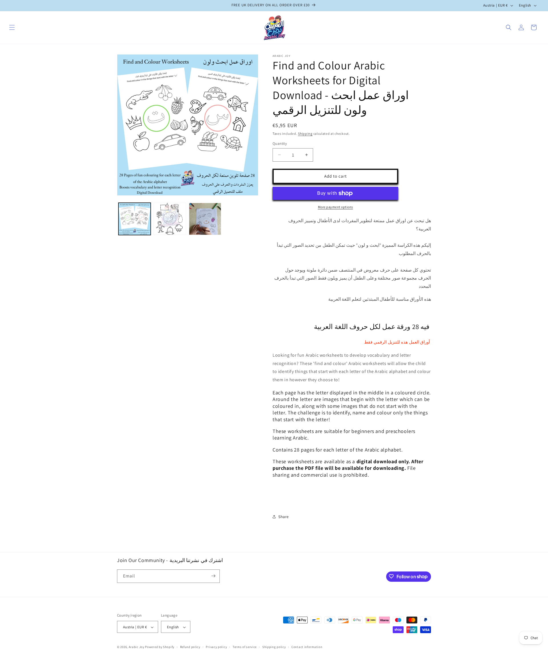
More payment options (335, 207)
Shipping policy (274, 647)
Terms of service (245, 647)
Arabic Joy (136, 647)
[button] (12, 27)
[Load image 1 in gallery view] (134, 219)
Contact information (306, 647)
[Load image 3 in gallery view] (205, 219)
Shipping (305, 133)
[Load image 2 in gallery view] (170, 219)
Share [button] (283, 516)
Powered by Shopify (159, 647)
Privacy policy (216, 647)
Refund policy (190, 647)
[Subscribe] (213, 576)
